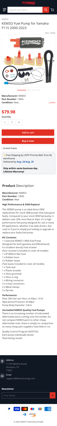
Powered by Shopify (35, 421)
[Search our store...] (45, 10)
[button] (4, 10)
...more (51, 102)
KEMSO (23, 421)
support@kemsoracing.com (20, 378)
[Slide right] (53, 61)
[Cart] (52, 10)
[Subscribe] (52, 395)
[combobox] (28, 10)
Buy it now (28, 140)
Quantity (6, 116)
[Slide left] (3, 61)
